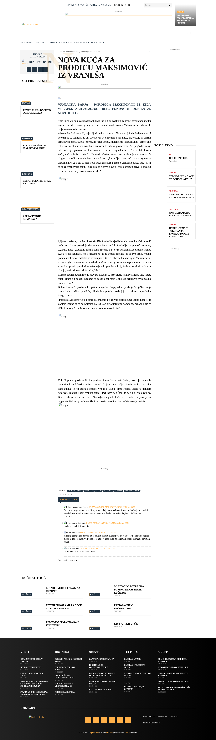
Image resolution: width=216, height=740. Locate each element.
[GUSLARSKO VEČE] (100, 624)
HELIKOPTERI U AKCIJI (30, 667)
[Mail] (112, 720)
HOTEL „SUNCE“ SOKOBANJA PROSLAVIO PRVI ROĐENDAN (179, 232)
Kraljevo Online (40, 62)
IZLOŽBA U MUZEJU (132, 659)
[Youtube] (45, 69)
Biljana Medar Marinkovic (103, 507)
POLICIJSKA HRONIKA (65, 692)
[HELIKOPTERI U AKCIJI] (160, 158)
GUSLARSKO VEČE (126, 623)
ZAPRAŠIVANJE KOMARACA (32, 217)
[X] (40, 69)
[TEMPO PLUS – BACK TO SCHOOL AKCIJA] (37, 96)
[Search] (169, 5)
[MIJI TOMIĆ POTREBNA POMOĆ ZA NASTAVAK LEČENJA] (100, 589)
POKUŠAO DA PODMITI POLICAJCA (65, 668)
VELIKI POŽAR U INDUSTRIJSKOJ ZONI (64, 677)
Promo (26, 103)
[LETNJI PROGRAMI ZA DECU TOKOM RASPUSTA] (31, 607)
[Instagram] (34, 69)
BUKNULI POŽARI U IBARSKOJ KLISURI (34, 147)
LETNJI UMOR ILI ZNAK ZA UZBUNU (37, 182)
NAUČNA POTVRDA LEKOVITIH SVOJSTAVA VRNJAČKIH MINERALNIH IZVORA (34, 683)
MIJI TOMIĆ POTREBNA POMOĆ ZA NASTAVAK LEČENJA (129, 589)
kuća (99, 491)
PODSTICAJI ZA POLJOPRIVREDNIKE (98, 666)
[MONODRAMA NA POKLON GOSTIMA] (160, 213)
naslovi (108, 491)
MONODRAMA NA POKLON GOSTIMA (180, 214)
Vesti (180, 12)
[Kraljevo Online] (42, 24)
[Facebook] (29, 69)
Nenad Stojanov (88, 548)
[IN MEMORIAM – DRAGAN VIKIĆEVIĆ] (31, 624)
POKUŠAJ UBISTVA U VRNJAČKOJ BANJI (64, 685)
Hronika (27, 139)
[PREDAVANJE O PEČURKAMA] (100, 607)
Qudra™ (127, 733)
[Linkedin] (104, 720)
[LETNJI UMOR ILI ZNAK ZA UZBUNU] (37, 166)
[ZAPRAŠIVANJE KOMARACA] (37, 202)
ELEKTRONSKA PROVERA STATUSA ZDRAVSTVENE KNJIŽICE (185, 19)
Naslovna (26, 42)
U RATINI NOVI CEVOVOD (100, 690)
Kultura (173, 209)
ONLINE (109, 733)
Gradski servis (31, 209)
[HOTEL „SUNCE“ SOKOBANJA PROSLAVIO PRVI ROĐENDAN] (160, 231)
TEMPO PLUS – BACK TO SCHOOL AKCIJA (37, 111)
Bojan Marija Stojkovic (99, 523)
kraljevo (89, 491)
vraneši (118, 491)
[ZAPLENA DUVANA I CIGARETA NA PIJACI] (160, 194)
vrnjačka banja (132, 491)
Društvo (41, 42)
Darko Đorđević (89, 533)
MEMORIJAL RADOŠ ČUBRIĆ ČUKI (173, 667)
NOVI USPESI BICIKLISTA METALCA (174, 681)
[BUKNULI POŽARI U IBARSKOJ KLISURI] (37, 131)
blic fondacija (75, 491)
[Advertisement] (111, 477)
